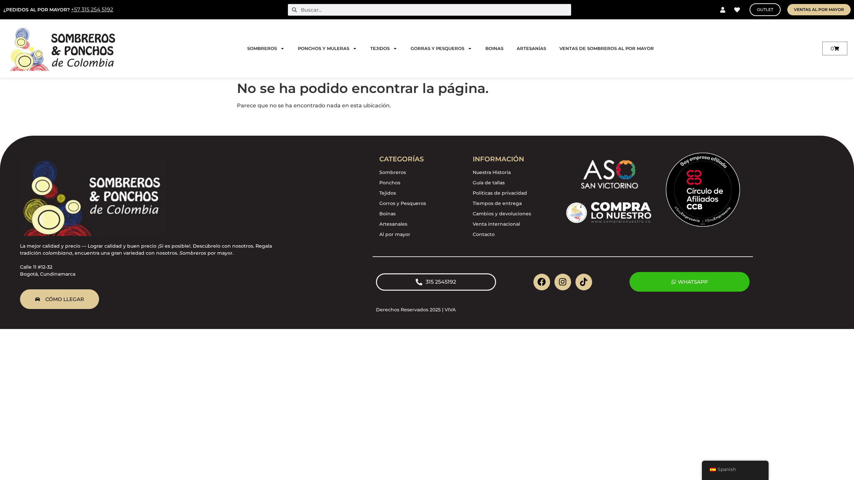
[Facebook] (541, 282)
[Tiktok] (583, 282)
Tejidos (380, 48)
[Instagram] (562, 282)
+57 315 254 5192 (92, 9)
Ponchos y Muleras (323, 48)
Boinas (494, 48)
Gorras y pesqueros (437, 48)
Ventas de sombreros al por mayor (606, 48)
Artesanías (531, 48)
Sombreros (262, 48)
